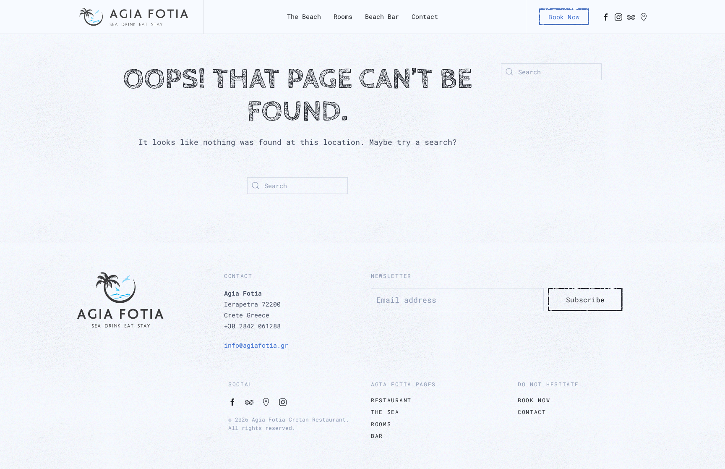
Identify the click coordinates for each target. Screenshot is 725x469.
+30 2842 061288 (252, 326)
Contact (425, 16)
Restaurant (391, 400)
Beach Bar (382, 16)
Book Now (563, 17)
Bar (377, 436)
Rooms (343, 16)
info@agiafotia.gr (256, 345)
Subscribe (585, 299)
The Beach (304, 16)
